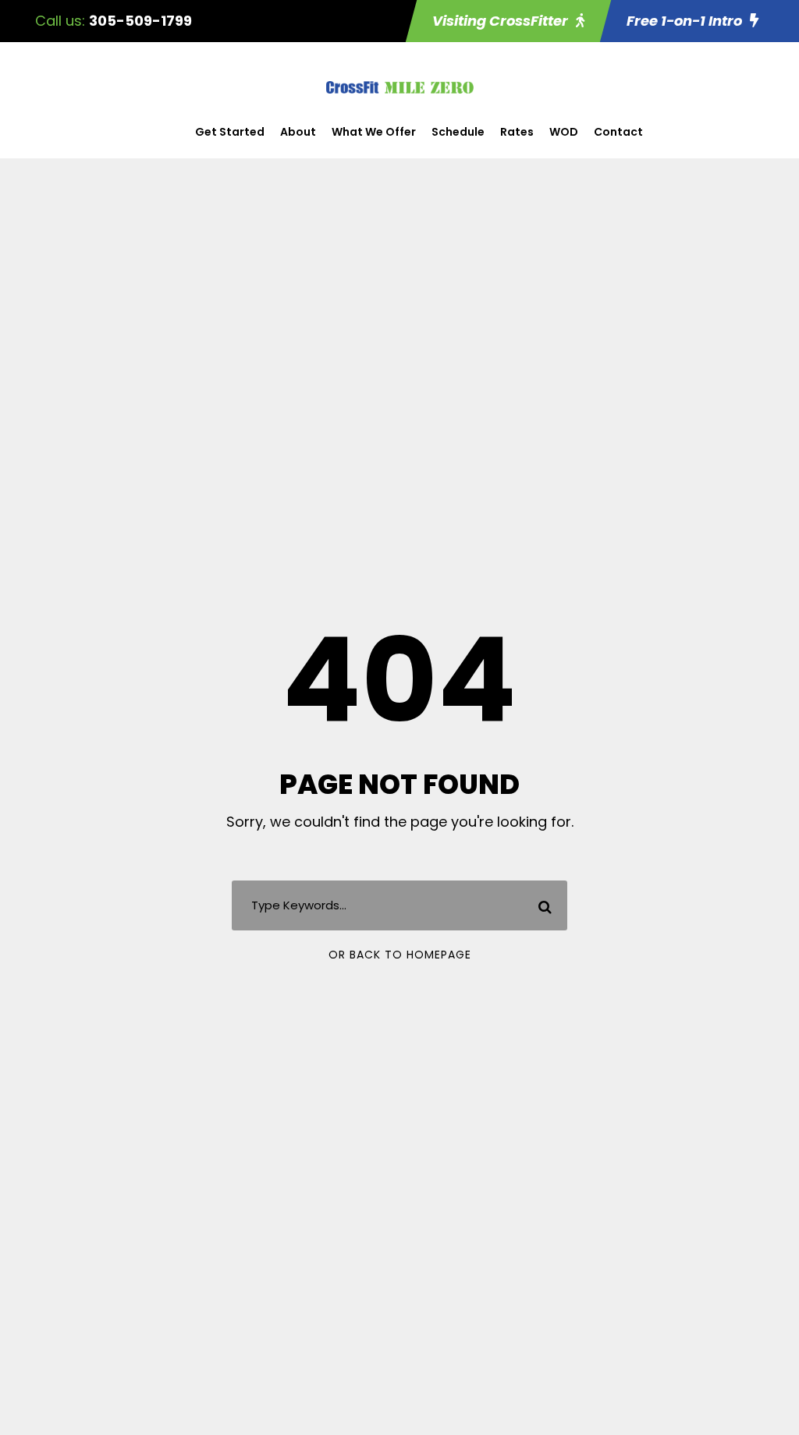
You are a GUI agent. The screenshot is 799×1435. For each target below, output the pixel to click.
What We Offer (374, 132)
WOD (563, 132)
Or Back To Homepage (399, 954)
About (298, 132)
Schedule (458, 132)
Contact (618, 132)
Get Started (230, 132)
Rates (517, 132)
